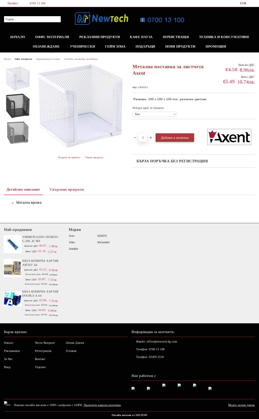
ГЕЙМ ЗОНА (115, 46)
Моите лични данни (241, 405)
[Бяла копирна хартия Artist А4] (12, 268)
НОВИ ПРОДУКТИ (180, 46)
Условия (71, 350)
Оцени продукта (94, 157)
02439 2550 (156, 357)
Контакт (40, 359)
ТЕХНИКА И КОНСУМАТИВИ (224, 37)
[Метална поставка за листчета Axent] (18, 78)
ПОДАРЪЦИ (145, 46)
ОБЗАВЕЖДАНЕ (46, 46)
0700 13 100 (37, 3)
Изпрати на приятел (69, 157)
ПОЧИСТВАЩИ (176, 37)
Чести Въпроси (45, 342)
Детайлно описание (23, 189)
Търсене (40, 367)
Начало (7, 59)
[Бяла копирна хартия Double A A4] (12, 299)
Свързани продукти (67, 189)
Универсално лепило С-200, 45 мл (40, 239)
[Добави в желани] (140, 126)
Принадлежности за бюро (48, 59)
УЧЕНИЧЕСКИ (82, 46)
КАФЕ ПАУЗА (141, 37)
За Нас (8, 359)
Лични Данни (75, 342)
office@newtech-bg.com (161, 341)
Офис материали (23, 59)
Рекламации (12, 350)
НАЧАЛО (17, 37)
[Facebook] (253, 3)
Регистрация (43, 350)
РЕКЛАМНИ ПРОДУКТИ (99, 37)
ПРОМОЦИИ (216, 46)
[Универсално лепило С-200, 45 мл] (12, 244)
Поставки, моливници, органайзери (81, 59)
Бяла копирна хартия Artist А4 (40, 262)
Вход (7, 367)
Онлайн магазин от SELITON (129, 415)
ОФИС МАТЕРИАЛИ (52, 37)
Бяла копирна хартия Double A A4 (40, 293)
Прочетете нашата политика (102, 405)
